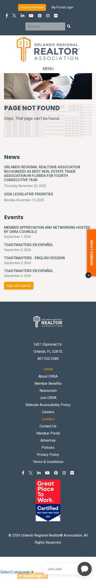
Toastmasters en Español (28, 245)
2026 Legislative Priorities (28, 194)
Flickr (56, 16)
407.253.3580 (48, 359)
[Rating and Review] (48, 498)
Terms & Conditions (48, 462)
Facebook (7, 16)
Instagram (48, 16)
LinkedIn (22, 16)
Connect (48, 419)
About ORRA (48, 376)
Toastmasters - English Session (34, 258)
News (12, 157)
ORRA (48, 369)
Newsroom (48, 391)
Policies (48, 447)
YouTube (31, 16)
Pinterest (40, 16)
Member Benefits (48, 383)
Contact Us (48, 426)
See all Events (19, 285)
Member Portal (48, 433)
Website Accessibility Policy (48, 405)
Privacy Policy (48, 455)
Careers (48, 412)
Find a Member (32, 7)
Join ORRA (48, 398)
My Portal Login (62, 7)
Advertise (48, 440)
